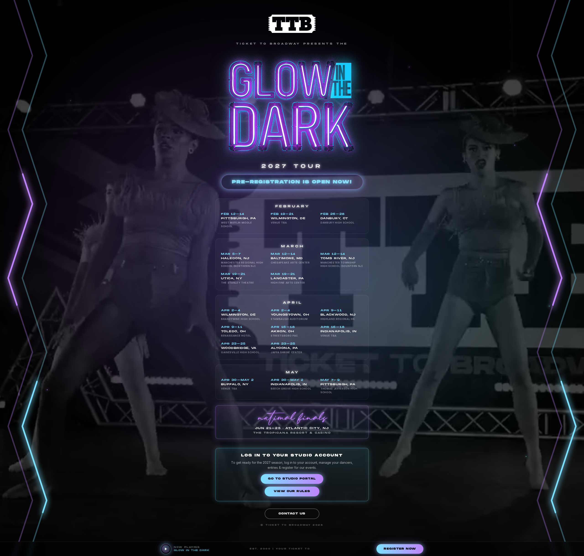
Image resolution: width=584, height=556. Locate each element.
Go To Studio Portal (292, 478)
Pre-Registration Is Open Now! (292, 182)
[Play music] (166, 549)
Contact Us (292, 513)
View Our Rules (292, 491)
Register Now (400, 549)
